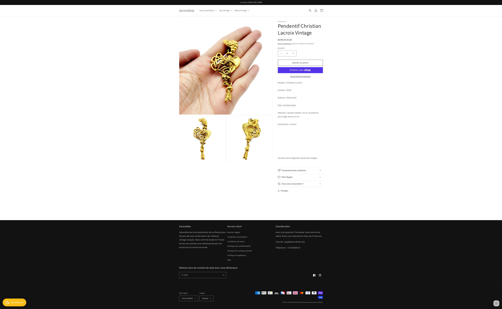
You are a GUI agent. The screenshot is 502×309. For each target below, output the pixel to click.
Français (205, 298)
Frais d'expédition (284, 43)
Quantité (281, 48)
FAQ (229, 260)
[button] (208, 10)
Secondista (290, 302)
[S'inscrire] (223, 275)
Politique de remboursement (239, 251)
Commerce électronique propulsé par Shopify (309, 302)
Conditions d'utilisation (237, 237)
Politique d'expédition (236, 255)
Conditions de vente (235, 241)
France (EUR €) (187, 298)
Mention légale (233, 232)
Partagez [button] (284, 191)
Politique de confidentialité (239, 246)
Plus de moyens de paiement (300, 76)
